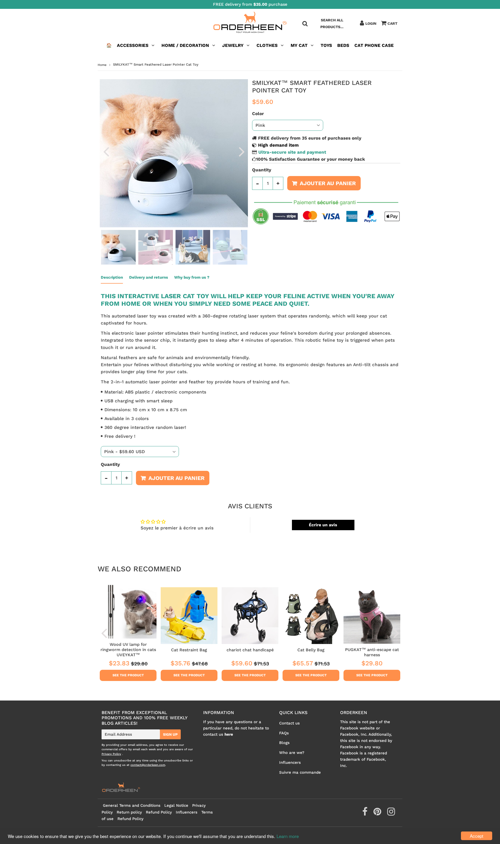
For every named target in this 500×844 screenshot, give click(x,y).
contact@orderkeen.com (147, 765)
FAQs (284, 733)
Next (241, 151)
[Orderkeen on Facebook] (365, 813)
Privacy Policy (111, 754)
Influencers (290, 762)
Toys (326, 45)
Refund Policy (159, 812)
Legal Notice (176, 805)
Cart (392, 23)
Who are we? (291, 752)
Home (102, 65)
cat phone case (374, 45)
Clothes (267, 45)
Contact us (289, 723)
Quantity (261, 169)
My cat (299, 45)
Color (258, 113)
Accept (476, 836)
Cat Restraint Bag (189, 649)
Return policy (129, 812)
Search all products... (331, 23)
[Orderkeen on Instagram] (391, 813)
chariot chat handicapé (250, 649)
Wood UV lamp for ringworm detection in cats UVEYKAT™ (128, 650)
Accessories (132, 45)
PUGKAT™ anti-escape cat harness (372, 652)
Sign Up (170, 734)
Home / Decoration (185, 45)
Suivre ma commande (300, 772)
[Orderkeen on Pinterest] (378, 813)
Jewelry (232, 45)
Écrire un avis (323, 524)
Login (370, 23)
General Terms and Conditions (131, 805)
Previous (106, 151)
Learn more (288, 836)
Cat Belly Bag (310, 649)
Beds (343, 45)
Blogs (284, 742)
